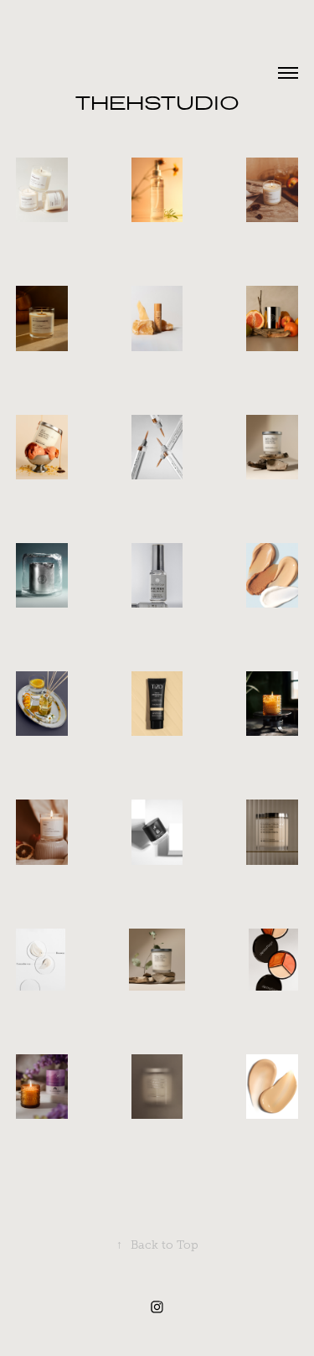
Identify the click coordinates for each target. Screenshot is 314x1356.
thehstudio (157, 102)
